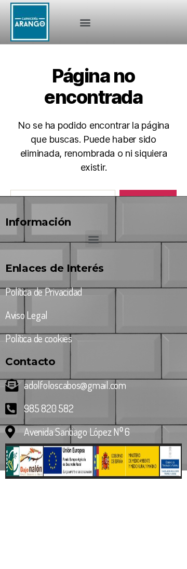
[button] (85, 22)
